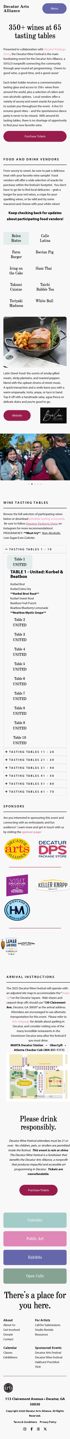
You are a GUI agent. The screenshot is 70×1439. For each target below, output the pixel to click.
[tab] (16, 238)
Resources (41, 1334)
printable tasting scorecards (46, 519)
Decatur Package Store (42, 523)
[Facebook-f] (31, 1429)
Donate (8, 1334)
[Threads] (38, 1429)
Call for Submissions (47, 1325)
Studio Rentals (44, 1330)
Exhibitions (10, 1357)
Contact (8, 1339)
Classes (7, 1352)
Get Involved (11, 1330)
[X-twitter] (45, 1429)
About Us (9, 1325)
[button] (28, 484)
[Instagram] (25, 1429)
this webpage (21, 1021)
